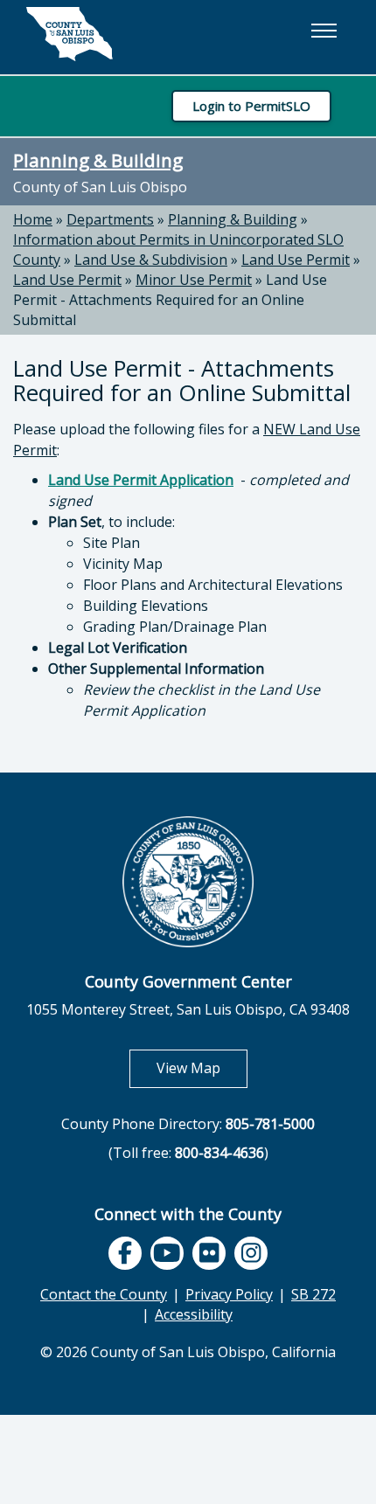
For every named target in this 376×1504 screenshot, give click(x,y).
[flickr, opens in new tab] (209, 1253)
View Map (202, 1067)
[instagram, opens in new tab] (251, 1253)
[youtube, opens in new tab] (167, 1253)
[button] (323, 30)
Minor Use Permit (194, 279)
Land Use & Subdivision (150, 259)
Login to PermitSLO (251, 105)
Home (32, 219)
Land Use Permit (295, 259)
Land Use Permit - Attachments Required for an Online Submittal (170, 299)
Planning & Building (98, 160)
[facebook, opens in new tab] (125, 1253)
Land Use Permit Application (140, 479)
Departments (110, 219)
